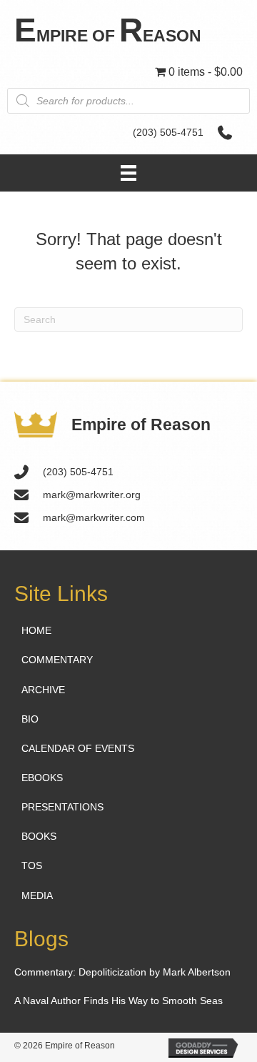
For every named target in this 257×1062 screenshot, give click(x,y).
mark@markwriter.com (94, 517)
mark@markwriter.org (92, 494)
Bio (30, 719)
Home (36, 630)
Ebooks (42, 777)
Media (37, 895)
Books (38, 836)
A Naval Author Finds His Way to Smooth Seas (118, 1000)
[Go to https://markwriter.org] (128, 30)
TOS (31, 865)
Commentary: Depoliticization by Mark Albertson (122, 972)
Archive (43, 689)
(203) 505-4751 (168, 132)
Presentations (62, 807)
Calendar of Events (77, 748)
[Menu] (128, 173)
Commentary (57, 659)
